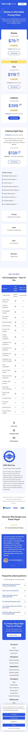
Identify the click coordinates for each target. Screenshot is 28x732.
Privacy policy (14, 690)
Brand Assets (14, 685)
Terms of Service (14, 687)
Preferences (14, 721)
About (14, 682)
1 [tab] (12, 565)
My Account (14, 653)
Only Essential (13, 718)
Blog (14, 703)
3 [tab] (15, 565)
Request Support (14, 672)
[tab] (14, 585)
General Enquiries (14, 670)
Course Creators (14, 663)
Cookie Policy (14, 693)
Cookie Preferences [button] (14, 696)
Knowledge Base (14, 675)
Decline (14, 725)
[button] (22, 4)
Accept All (13, 714)
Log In (14, 648)
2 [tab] (14, 565)
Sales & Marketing (14, 660)
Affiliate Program (14, 650)
